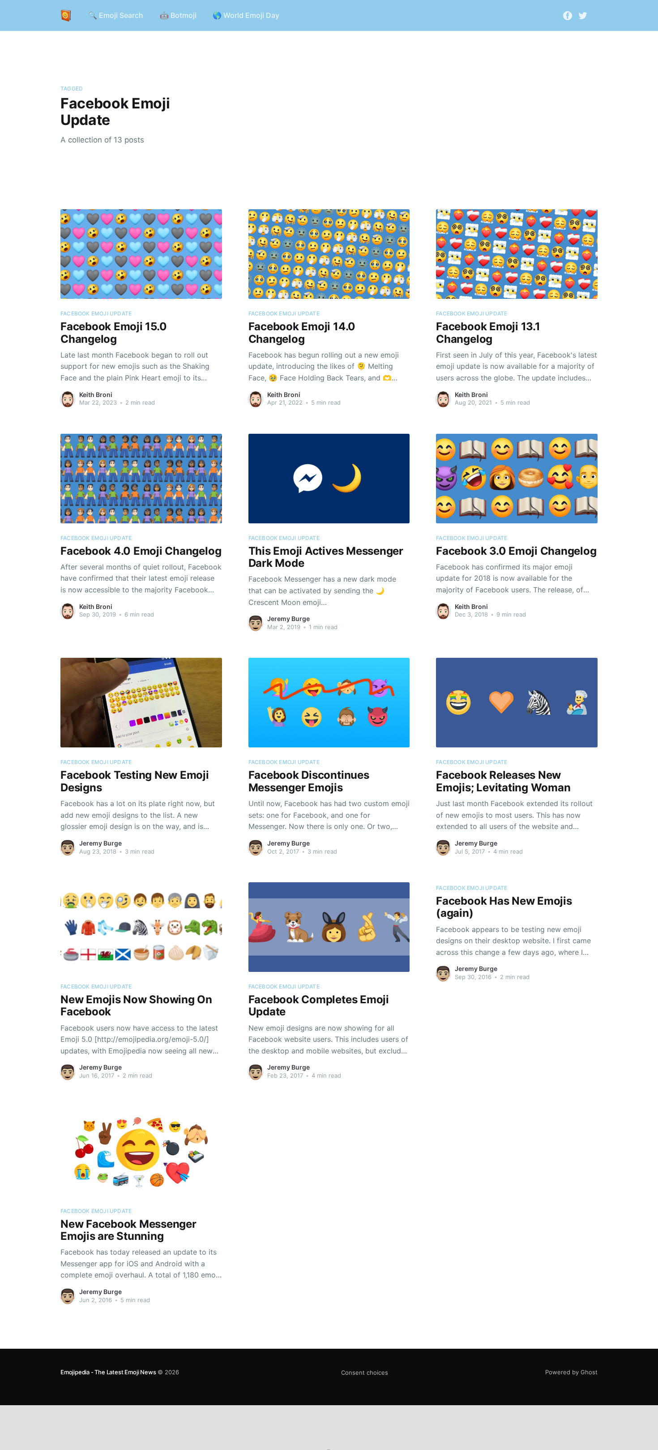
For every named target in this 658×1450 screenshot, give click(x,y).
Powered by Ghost (571, 1372)
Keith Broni (95, 394)
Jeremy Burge (288, 618)
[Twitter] (583, 14)
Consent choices (364, 1372)
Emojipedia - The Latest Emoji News (108, 1372)
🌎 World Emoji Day (246, 15)
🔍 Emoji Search (115, 15)
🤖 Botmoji (178, 15)
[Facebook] (567, 14)
